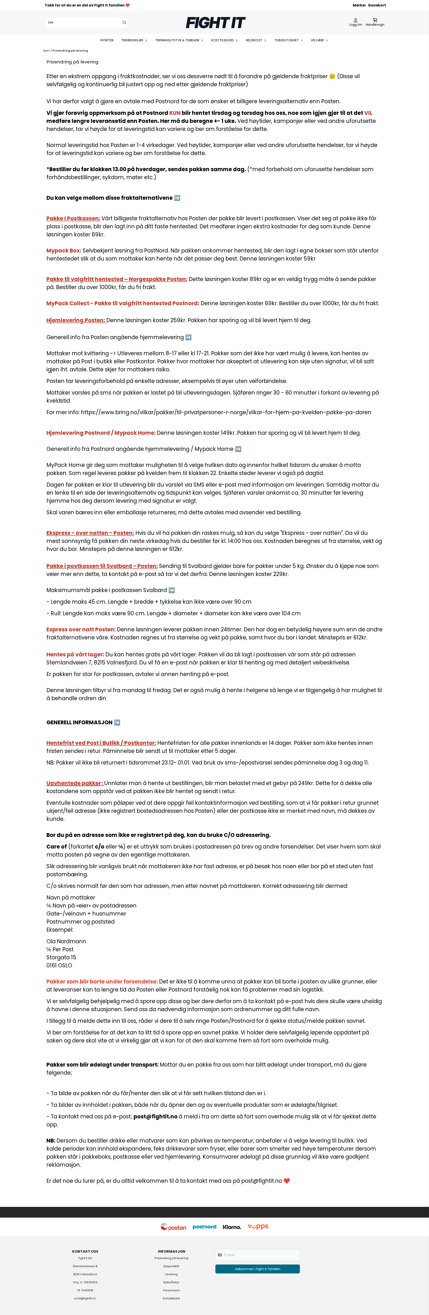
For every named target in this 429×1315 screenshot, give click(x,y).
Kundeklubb (171, 1298)
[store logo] (215, 22)
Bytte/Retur (171, 1282)
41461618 (87, 1290)
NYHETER (107, 40)
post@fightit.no (85, 1298)
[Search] (124, 22)
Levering (171, 1274)
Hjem (46, 51)
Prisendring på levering (70, 51)
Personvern (171, 1290)
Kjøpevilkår (171, 1266)
